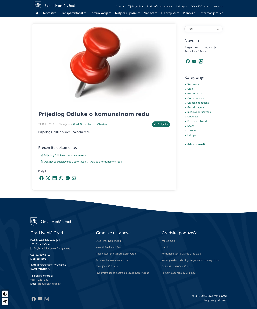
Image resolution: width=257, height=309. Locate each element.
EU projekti (168, 13)
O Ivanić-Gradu (199, 6)
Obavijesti (102, 124)
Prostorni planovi (197, 121)
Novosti (48, 13)
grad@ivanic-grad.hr (49, 283)
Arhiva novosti (196, 144)
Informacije (208, 13)
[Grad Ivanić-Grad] (55, 5)
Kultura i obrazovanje (199, 112)
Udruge (180, 6)
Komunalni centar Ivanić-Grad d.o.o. (182, 253)
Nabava (149, 13)
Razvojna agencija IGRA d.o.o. (178, 272)
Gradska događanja (198, 102)
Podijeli (161, 124)
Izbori (119, 6)
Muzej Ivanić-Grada (107, 266)
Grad (76, 124)
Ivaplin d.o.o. (169, 247)
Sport (190, 126)
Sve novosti (193, 84)
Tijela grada (134, 6)
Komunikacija (99, 13)
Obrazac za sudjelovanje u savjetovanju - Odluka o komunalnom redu (83, 161)
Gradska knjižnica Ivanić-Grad (112, 260)
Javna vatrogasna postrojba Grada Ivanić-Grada (122, 272)
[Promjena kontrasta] (5, 294)
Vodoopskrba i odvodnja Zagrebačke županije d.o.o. (191, 260)
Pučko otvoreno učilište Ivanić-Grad (116, 253)
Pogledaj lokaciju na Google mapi (52, 248)
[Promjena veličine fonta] (5, 301)
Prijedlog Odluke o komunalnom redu (65, 155)
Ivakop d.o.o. (169, 240)
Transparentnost (71, 13)
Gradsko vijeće (195, 107)
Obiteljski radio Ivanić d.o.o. (177, 266)
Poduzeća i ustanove (158, 6)
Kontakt (218, 6)
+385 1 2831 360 (39, 279)
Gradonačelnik (195, 98)
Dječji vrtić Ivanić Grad (108, 240)
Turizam (191, 130)
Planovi (188, 13)
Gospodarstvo (88, 124)
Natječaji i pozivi (126, 13)
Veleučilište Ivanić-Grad (109, 247)
